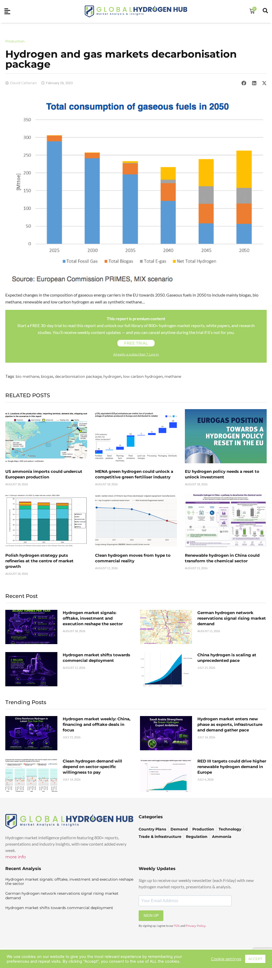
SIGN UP (151, 915)
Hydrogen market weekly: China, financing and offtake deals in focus (96, 724)
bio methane (27, 376)
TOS (177, 926)
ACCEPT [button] (255, 959)
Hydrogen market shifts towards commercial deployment (59, 907)
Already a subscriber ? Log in (136, 354)
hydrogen (112, 376)
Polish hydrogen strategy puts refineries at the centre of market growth (39, 561)
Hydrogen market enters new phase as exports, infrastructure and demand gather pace (229, 724)
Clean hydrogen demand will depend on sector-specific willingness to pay (92, 767)
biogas (47, 376)
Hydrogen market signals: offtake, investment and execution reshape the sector (93, 618)
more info (15, 856)
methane (172, 376)
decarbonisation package (78, 376)
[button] (244, 83)
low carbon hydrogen (143, 376)
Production (15, 41)
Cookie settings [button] (226, 959)
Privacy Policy (196, 926)
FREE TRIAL (136, 343)
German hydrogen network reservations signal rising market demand (231, 618)
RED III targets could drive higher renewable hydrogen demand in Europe (231, 767)
